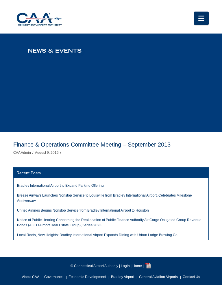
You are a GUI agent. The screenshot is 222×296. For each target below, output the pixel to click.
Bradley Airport (122, 277)
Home (137, 266)
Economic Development (87, 277)
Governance (54, 277)
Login (125, 266)
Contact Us (191, 277)
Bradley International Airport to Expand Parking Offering (60, 186)
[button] (201, 18)
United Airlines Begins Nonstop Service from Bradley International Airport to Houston (83, 210)
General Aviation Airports (158, 277)
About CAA (30, 277)
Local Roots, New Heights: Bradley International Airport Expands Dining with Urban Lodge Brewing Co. (97, 235)
